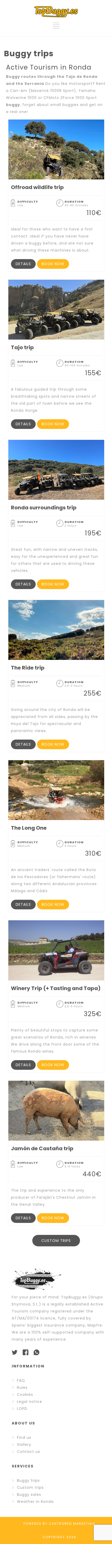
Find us (24, 1437)
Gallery (24, 1444)
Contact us (28, 1451)
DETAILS (23, 263)
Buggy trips (28, 1480)
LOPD (22, 1408)
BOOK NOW (53, 263)
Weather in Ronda (35, 1501)
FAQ (21, 1380)
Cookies (25, 1394)
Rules (22, 1387)
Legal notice (29, 1401)
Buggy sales (29, 1494)
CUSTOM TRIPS (56, 1240)
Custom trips (30, 1487)
